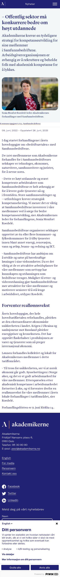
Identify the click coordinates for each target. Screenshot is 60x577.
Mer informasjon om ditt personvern (22, 559)
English (6, 458)
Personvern (9, 468)
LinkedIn (13, 500)
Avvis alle (44, 567)
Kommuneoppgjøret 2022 (11, 124)
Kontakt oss (9, 473)
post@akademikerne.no (26, 448)
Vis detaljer (8, 554)
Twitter (12, 493)
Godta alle (15, 567)
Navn (5, 516)
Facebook (14, 486)
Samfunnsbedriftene (32, 124)
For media (8, 463)
